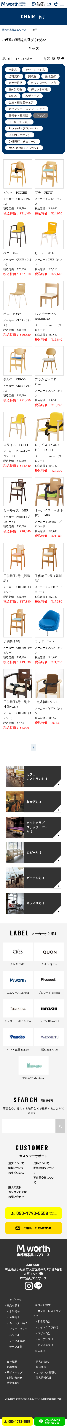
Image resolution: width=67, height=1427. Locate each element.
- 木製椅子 (12, 1311)
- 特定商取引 (12, 1382)
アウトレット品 (35, 70)
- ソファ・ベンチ (16, 1328)
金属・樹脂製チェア (21, 102)
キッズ (40, 115)
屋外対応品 (16, 89)
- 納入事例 (39, 1350)
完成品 (32, 76)
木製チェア (32, 96)
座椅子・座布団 (18, 115)
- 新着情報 (11, 1366)
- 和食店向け (42, 1321)
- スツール (12, 1334)
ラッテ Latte (44, 641)
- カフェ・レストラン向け (47, 1313)
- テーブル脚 (13, 1346)
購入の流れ (14, 1187)
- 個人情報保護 (42, 1377)
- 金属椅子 (12, 1317)
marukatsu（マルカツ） (24, 148)
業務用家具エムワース (14, 29)
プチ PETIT (44, 192)
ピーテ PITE (44, 253)
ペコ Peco (11, 253)
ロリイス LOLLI (15, 445)
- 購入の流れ (41, 1361)
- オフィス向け (43, 1344)
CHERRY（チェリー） (23, 141)
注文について (16, 1163)
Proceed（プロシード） (24, 128)
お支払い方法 (16, 1172)
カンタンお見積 (17, 1191)
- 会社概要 (11, 1361)
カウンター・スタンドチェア (27, 109)
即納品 (13, 96)
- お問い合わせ (13, 1377)
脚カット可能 (39, 89)
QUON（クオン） (20, 135)
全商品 (13, 70)
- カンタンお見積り (45, 1372)
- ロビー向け (42, 1333)
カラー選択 (16, 82)
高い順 (60, 58)
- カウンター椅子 (16, 1323)
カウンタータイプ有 (43, 82)
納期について (16, 1167)
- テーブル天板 (15, 1340)
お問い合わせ (16, 1196)
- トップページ (13, 1299)
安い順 (51, 58)
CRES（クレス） (19, 122)
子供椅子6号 (12, 641)
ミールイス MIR (15, 510)
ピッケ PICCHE (15, 192)
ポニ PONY (12, 314)
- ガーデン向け (43, 1339)
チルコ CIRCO (14, 379)
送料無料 (14, 76)
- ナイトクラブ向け (45, 1327)
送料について (41, 1163)
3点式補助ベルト (47, 702)
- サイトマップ (13, 1372)
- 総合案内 (40, 1366)
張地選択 (50, 76)
